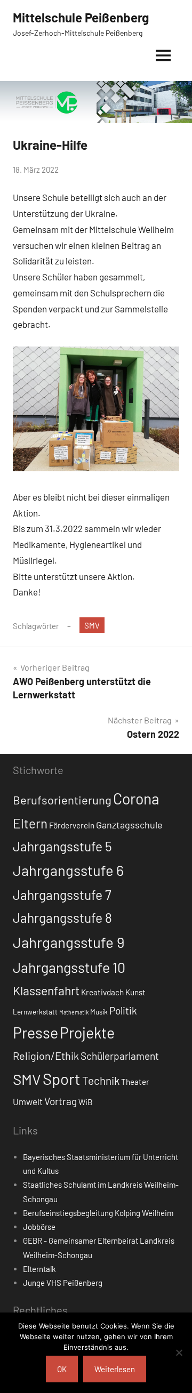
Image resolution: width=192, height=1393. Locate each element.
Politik (123, 1010)
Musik (99, 1012)
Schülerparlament (120, 1056)
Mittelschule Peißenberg (81, 17)
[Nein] (178, 1352)
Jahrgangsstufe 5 (62, 846)
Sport (62, 1078)
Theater (135, 1081)
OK (62, 1369)
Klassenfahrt (46, 990)
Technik (100, 1080)
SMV (92, 625)
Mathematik (74, 1012)
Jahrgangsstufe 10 (69, 967)
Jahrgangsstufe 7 (62, 895)
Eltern (30, 823)
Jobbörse (39, 1226)
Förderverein (71, 825)
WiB (85, 1102)
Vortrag (60, 1101)
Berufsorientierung (62, 800)
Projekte (87, 1033)
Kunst (135, 992)
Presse (35, 1032)
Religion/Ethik (46, 1055)
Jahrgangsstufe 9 (68, 942)
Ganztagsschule (129, 825)
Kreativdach (102, 992)
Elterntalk (39, 1269)
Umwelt (28, 1101)
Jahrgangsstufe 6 (68, 870)
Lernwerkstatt (35, 1012)
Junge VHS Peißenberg (62, 1282)
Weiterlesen (114, 1369)
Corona (136, 799)
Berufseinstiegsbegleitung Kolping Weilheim (98, 1213)
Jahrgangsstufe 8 (62, 917)
